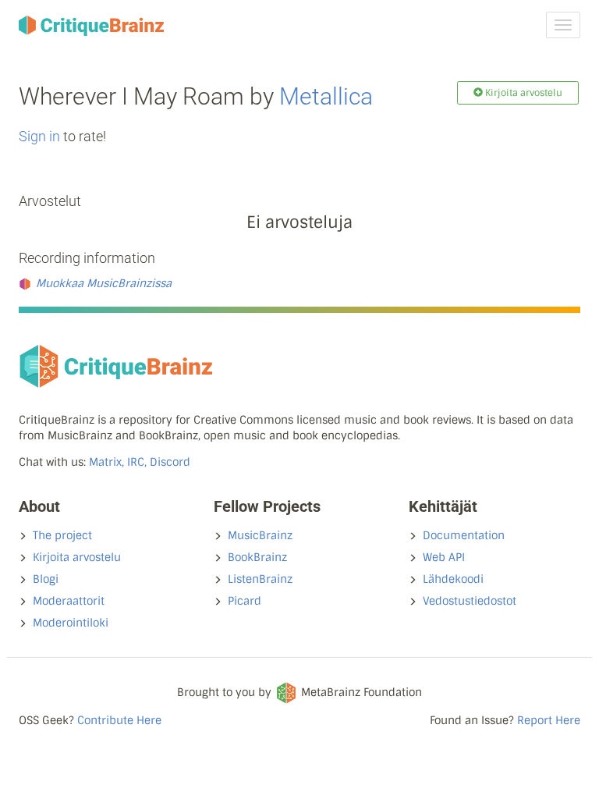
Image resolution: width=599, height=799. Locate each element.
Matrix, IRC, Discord (139, 462)
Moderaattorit (69, 601)
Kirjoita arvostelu (77, 557)
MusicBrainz (260, 535)
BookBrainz (257, 557)
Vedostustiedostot (469, 601)
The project (62, 535)
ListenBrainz (260, 579)
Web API (444, 557)
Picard (244, 601)
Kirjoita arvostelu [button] (522, 93)
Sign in (39, 136)
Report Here (548, 720)
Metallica (326, 96)
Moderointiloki (70, 623)
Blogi (45, 579)
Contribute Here (119, 720)
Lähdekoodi (453, 579)
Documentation (464, 535)
